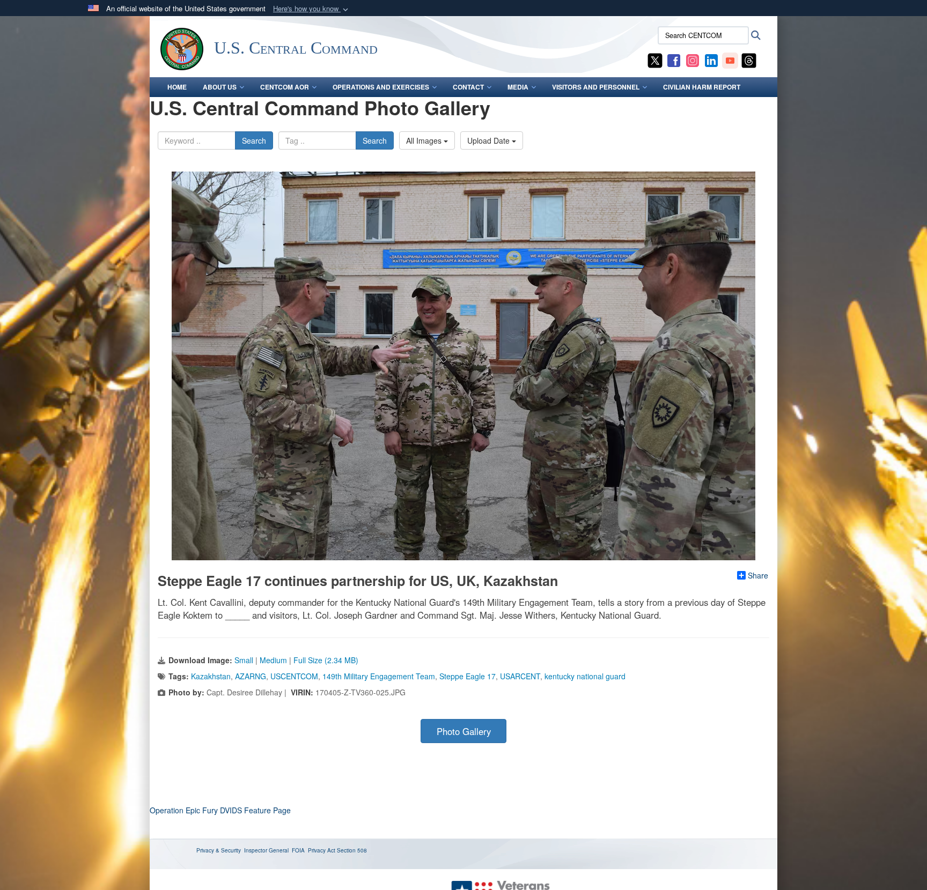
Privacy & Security (218, 850)
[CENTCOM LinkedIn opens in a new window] (711, 59)
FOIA (298, 850)
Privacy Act (321, 850)
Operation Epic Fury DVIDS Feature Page (220, 810)
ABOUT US (220, 87)
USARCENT (520, 676)
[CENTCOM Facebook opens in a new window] (673, 59)
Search (254, 140)
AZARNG (250, 676)
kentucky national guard (585, 676)
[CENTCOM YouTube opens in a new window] (730, 59)
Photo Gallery (464, 731)
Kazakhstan (211, 676)
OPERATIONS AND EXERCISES (381, 87)
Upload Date (489, 140)
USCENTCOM (294, 676)
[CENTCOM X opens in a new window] (655, 59)
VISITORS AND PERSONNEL (595, 87)
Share (758, 575)
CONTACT (468, 87)
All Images (425, 140)
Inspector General (266, 850)
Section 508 (352, 850)
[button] (311, 8)
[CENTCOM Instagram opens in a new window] (692, 59)
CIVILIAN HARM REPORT (701, 87)
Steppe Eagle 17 (467, 676)
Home (177, 87)
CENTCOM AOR (284, 87)
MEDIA (517, 87)
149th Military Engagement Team (378, 676)
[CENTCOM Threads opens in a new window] (748, 59)
